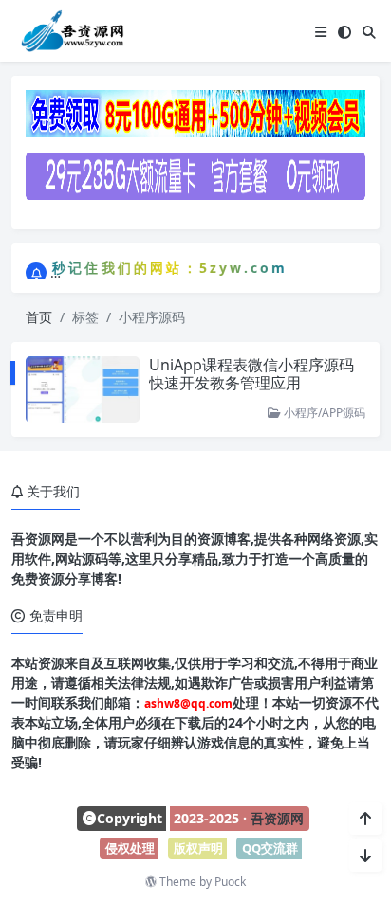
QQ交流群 (270, 847)
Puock (230, 882)
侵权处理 (130, 847)
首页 (39, 317)
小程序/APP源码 (323, 413)
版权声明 (198, 847)
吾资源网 (277, 818)
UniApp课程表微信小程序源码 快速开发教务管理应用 (251, 373)
